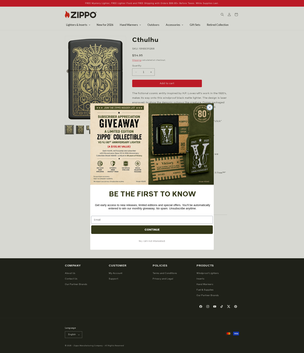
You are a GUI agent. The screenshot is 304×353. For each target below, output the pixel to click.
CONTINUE (152, 230)
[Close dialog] (209, 107)
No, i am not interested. (152, 241)
